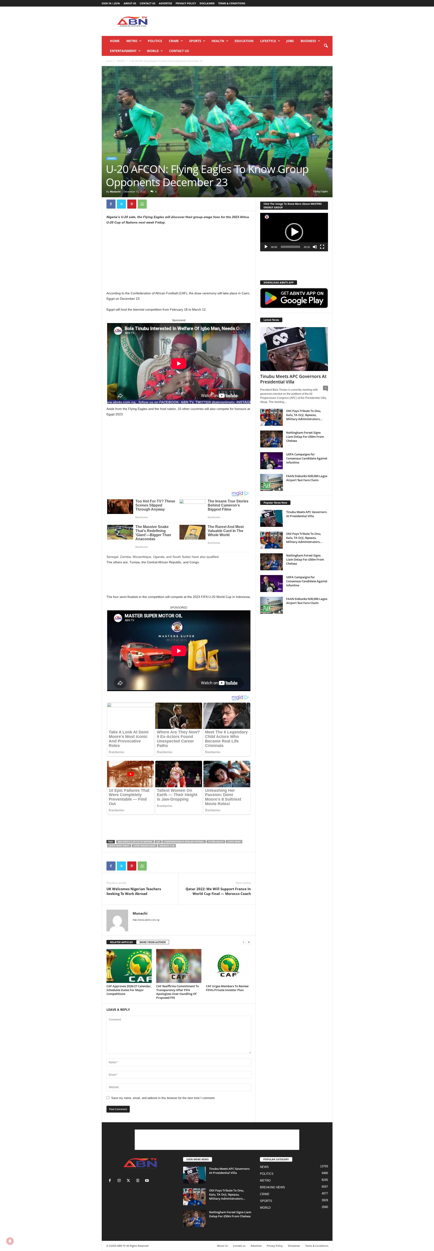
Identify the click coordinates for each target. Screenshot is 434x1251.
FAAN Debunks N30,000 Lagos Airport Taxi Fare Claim (306, 478)
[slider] (290, 247)
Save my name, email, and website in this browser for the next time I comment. (163, 1098)
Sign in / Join (111, 3)
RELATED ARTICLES (121, 942)
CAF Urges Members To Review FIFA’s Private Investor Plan (227, 988)
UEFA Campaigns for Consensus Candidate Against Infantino (306, 458)
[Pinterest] (131, 204)
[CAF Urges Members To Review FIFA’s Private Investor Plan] (228, 966)
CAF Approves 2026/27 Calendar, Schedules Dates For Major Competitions (128, 990)
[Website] (138, 1181)
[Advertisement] (250, 21)
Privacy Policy (186, 3)
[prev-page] (243, 942)
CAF (158, 841)
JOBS (290, 41)
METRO (131, 41)
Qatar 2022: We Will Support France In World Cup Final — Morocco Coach (218, 891)
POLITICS (155, 41)
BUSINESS (308, 41)
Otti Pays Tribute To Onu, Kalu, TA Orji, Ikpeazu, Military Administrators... (304, 415)
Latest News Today (119, 845)
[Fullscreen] (322, 247)
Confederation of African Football (184, 841)
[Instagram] (120, 1181)
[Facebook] (111, 204)
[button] (326, 46)
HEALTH (218, 41)
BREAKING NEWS (272, 1187)
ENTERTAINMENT (123, 51)
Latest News (234, 841)
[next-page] (249, 942)
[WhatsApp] (142, 204)
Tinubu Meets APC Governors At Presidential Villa (293, 379)
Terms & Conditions (231, 3)
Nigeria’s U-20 (166, 845)
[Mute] (315, 247)
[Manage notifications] (10, 1241)
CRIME (174, 41)
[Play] (266, 247)
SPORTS (195, 41)
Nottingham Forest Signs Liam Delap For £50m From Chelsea (305, 436)
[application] (294, 232)
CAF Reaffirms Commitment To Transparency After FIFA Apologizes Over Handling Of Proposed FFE (177, 992)
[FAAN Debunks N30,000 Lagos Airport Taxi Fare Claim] (271, 482)
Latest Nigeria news (144, 845)
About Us (130, 3)
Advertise (165, 3)
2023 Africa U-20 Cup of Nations (135, 841)
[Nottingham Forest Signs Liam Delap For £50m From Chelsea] (271, 438)
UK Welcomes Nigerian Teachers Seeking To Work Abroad (133, 891)
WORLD (153, 51)
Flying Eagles (216, 841)
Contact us (147, 3)
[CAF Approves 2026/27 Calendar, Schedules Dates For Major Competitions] (129, 966)
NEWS (264, 1167)
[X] (121, 204)
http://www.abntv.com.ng (146, 919)
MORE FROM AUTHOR (152, 942)
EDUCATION (244, 41)
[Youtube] (147, 1181)
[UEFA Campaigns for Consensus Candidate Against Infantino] (271, 460)
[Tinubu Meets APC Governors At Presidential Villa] (294, 349)
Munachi (115, 191)
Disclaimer (207, 3)
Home (115, 41)
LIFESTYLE (268, 41)
